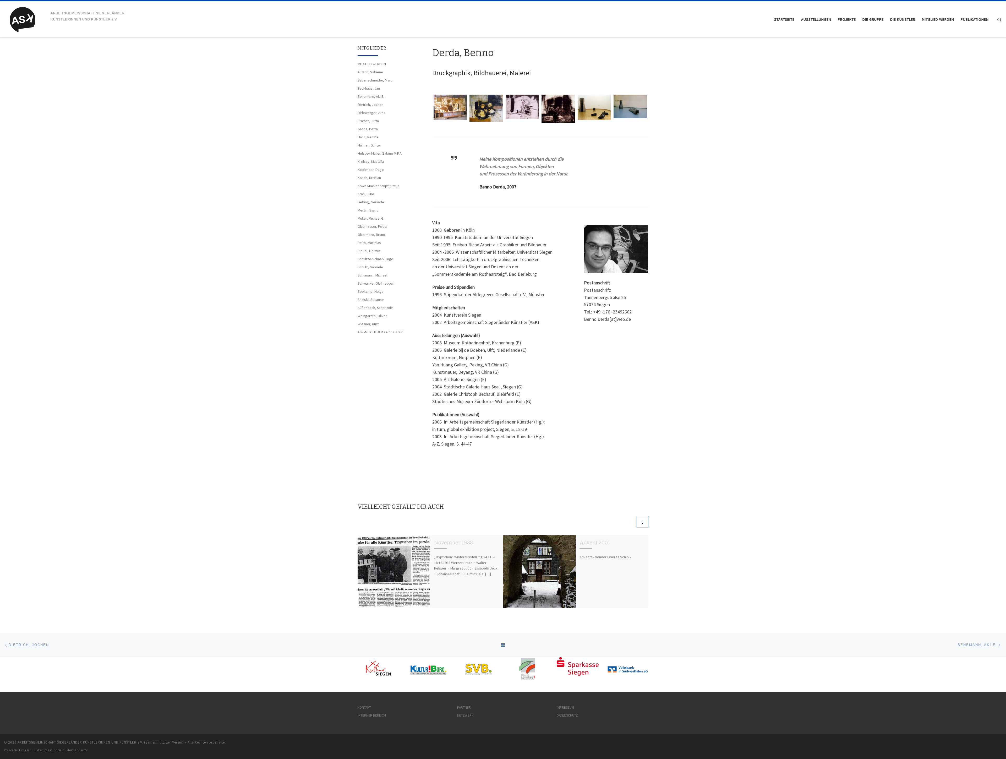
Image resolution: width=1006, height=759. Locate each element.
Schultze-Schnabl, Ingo (375, 259)
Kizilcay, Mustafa (371, 161)
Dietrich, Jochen (370, 104)
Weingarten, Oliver (372, 315)
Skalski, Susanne (371, 299)
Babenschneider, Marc (375, 80)
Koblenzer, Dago (371, 169)
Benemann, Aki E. (371, 96)
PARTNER (464, 707)
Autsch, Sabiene (370, 72)
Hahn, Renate (368, 137)
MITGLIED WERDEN (372, 64)
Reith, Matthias (369, 242)
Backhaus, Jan (369, 88)
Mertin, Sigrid (368, 210)
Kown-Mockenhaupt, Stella (378, 185)
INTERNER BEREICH (372, 715)
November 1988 (453, 543)
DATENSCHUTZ (567, 715)
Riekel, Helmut (369, 250)
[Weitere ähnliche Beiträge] (642, 522)
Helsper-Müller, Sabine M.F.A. (380, 153)
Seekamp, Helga (371, 291)
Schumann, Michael (372, 275)
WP (29, 750)
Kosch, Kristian (369, 177)
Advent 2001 (594, 543)
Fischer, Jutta (368, 120)
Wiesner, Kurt (368, 324)
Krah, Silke (366, 194)
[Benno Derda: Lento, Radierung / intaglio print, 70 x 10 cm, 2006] (522, 107)
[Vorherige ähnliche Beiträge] (630, 522)
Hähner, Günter (369, 145)
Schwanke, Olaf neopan (376, 283)
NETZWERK (465, 715)
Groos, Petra (368, 129)
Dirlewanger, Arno (372, 112)
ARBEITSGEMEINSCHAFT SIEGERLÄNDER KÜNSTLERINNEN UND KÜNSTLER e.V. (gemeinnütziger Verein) (101, 742)
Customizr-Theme (75, 750)
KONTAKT (364, 707)
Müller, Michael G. (371, 218)
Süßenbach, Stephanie (375, 307)
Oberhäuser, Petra (372, 226)
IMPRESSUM (565, 707)
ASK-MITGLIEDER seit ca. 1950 (380, 332)
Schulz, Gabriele (370, 267)
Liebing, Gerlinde (371, 202)
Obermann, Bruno (371, 234)
